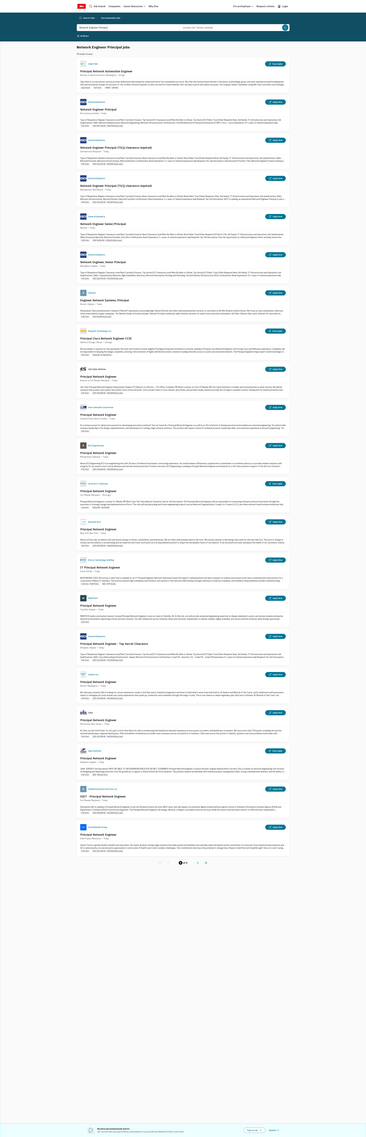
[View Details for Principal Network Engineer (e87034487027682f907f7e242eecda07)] (183, 609)
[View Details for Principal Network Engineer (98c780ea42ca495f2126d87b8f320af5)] (183, 838)
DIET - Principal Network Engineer (103, 796)
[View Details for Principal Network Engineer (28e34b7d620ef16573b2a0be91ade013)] (183, 418)
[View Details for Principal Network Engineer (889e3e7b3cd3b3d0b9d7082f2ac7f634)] (183, 762)
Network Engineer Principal (98, 109)
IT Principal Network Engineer (100, 567)
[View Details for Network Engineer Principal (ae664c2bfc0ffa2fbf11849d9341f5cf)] (183, 113)
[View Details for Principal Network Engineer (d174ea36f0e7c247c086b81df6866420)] (183, 533)
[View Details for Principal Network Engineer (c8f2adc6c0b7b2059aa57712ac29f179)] (183, 457)
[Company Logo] (83, 64)
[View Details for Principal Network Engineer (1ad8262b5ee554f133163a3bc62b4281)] (183, 686)
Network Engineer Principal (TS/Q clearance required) (116, 148)
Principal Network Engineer (98, 377)
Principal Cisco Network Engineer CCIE (106, 338)
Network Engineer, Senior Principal (103, 262)
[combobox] (125, 27)
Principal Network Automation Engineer (106, 71)
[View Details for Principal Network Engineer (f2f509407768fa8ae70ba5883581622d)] (183, 495)
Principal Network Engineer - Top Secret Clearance (114, 644)
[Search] (285, 27)
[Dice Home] (81, 6)
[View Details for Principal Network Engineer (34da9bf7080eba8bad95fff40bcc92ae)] (183, 724)
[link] (160, 863)
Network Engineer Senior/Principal (103, 224)
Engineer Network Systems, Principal (104, 300)
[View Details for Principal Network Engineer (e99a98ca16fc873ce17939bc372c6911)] (183, 380)
